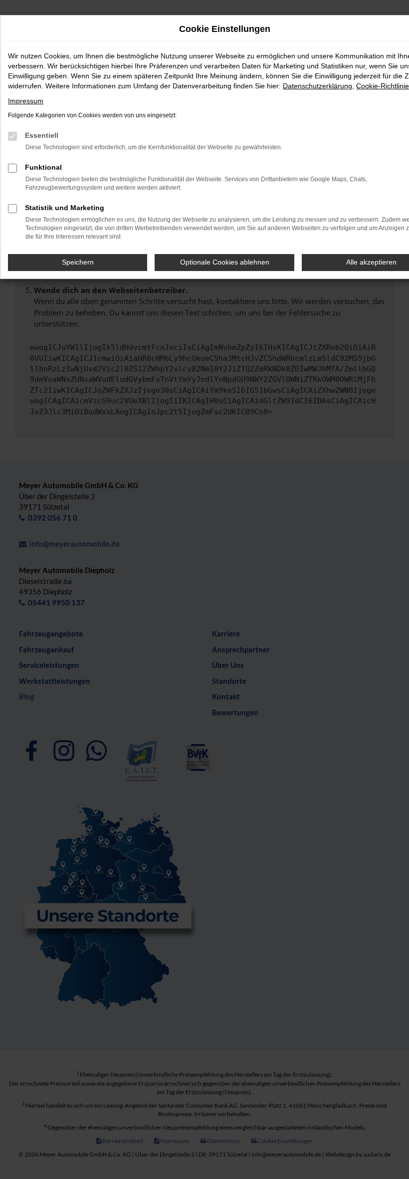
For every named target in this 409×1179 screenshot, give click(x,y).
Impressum (25, 101)
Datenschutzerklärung (317, 86)
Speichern (78, 262)
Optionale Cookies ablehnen (224, 262)
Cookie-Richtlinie (382, 86)
